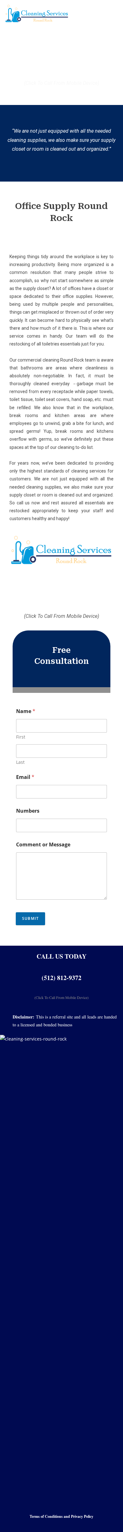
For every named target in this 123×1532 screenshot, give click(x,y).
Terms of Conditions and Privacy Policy (61, 1516)
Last (20, 762)
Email (25, 777)
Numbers (27, 811)
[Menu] (95, 14)
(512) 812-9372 (61, 977)
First (20, 737)
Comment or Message (43, 845)
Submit (30, 918)
